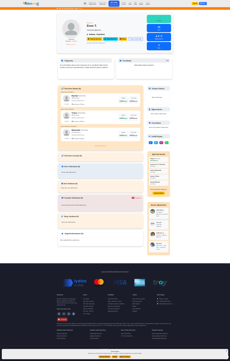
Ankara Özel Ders (62, 336)
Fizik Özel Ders (94, 338)
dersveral (63, 319)
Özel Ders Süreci (137, 301)
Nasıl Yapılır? (136, 303)
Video (130, 3)
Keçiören (101, 34)
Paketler (134, 311)
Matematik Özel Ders (96, 333)
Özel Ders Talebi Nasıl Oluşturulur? (96, 43)
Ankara (76, 8)
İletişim (141, 3)
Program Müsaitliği (135, 39)
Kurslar (124, 3)
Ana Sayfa (86, 299)
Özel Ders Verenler (88, 301)
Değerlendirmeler (113, 311)
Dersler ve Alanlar (88, 308)
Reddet (115, 356)
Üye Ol (195, 3)
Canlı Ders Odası (113, 299)
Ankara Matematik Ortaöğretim (69, 126)
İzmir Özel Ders (61, 338)
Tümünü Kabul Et (105, 356)
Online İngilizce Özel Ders (159, 336)
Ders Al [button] (91, 311)
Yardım (148, 3)
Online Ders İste (112, 39)
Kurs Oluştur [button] (86, 313)
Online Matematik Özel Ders (160, 333)
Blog (135, 3)
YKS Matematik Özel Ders (159, 338)
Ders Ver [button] (85, 311)
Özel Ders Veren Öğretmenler (66, 8)
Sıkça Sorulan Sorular (138, 299)
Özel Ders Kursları (88, 306)
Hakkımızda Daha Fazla (63, 309)
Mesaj (124, 39)
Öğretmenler (92, 3)
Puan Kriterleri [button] (136, 308)
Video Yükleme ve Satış (114, 301)
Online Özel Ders (126, 333)
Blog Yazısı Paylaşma (114, 306)
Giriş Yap (202, 3)
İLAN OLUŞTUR (158, 193)
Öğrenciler (102, 3)
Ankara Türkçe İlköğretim (67, 109)
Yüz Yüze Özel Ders (126, 336)
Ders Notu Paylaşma (113, 308)
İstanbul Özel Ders (62, 333)
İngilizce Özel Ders (95, 336)
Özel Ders (155, 159)
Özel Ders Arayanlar (89, 303)
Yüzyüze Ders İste (95, 39)
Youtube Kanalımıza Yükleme (116, 303)
